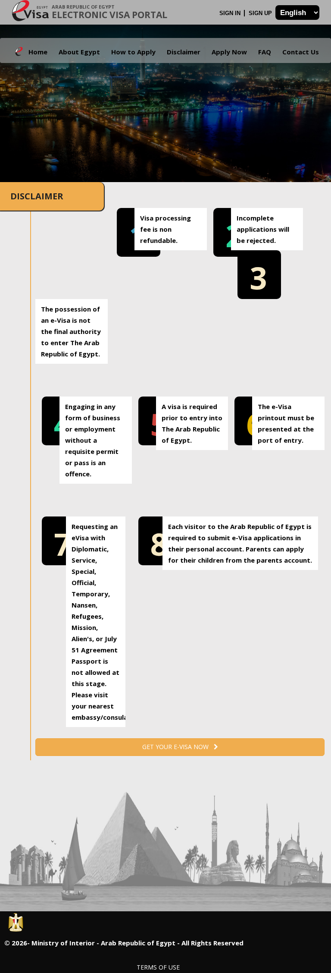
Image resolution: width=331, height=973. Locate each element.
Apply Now (229, 51)
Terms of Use (158, 967)
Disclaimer (183, 51)
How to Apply (133, 51)
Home (37, 51)
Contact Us (300, 51)
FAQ (264, 51)
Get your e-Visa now (178, 747)
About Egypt (79, 51)
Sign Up (261, 13)
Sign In (230, 13)
